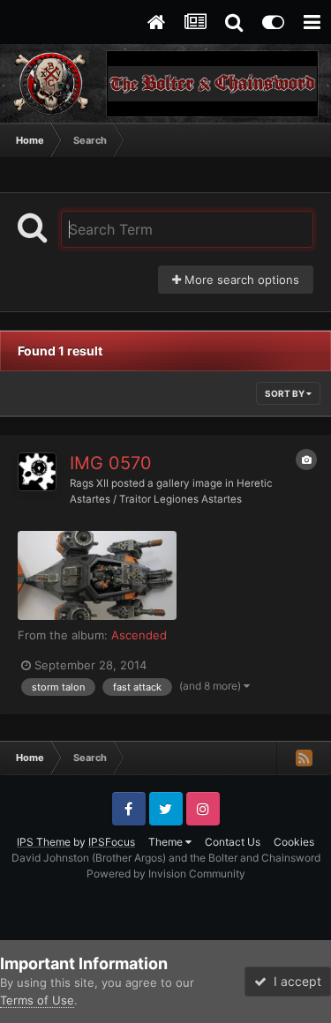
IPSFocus (111, 841)
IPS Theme (44, 841)
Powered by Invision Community (166, 873)
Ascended (139, 635)
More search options (240, 280)
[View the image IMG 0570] (97, 575)
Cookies (294, 841)
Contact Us (232, 841)
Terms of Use (37, 1000)
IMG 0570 (111, 463)
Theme (166, 841)
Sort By (285, 393)
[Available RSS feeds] (303, 757)
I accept (294, 981)
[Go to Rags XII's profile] (37, 471)
